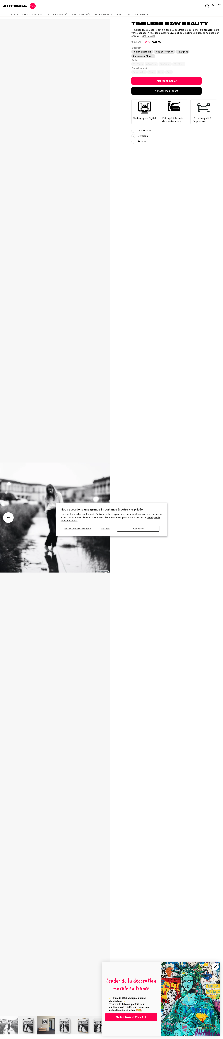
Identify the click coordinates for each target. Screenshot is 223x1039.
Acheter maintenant (166, 90)
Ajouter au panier (166, 80)
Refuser (105, 528)
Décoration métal (103, 14)
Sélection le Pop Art (131, 1017)
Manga (14, 14)
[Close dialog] (215, 966)
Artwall (15, 6)
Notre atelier (124, 14)
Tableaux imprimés (80, 14)
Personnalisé (60, 14)
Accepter (138, 528)
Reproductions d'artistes (35, 14)
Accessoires (141, 14)
